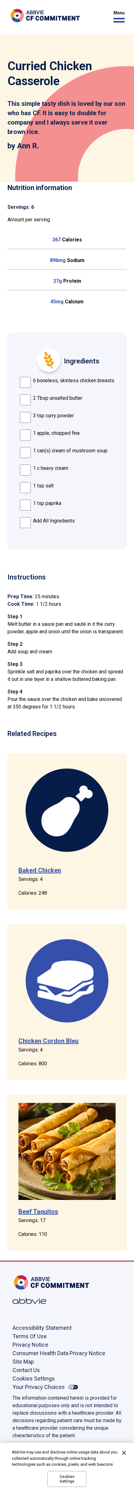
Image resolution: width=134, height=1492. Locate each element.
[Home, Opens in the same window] (32, 1282)
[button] (117, 16)
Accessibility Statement (42, 1328)
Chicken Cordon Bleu (48, 1041)
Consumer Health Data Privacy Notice (58, 1353)
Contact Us (26, 1370)
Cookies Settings (33, 1378)
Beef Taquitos (38, 1211)
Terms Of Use (29, 1336)
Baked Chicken (39, 870)
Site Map (23, 1361)
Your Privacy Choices (38, 1387)
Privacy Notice (30, 1344)
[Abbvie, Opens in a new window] (32, 1301)
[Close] (124, 1453)
